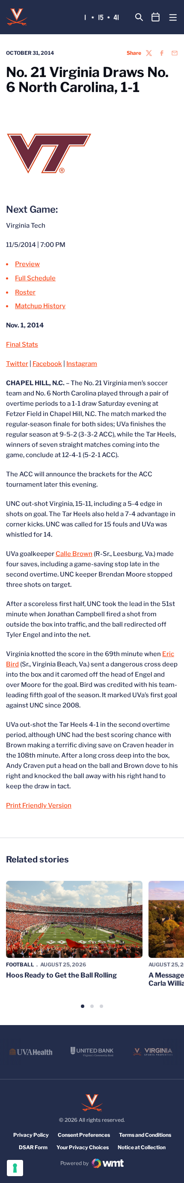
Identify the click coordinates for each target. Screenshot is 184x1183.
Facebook (47, 364)
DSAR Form (33, 1147)
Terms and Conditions (145, 1135)
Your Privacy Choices (82, 1147)
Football (20, 964)
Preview (27, 264)
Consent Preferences (84, 1135)
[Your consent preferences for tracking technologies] (15, 1168)
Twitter (17, 364)
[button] (82, 1006)
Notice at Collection (142, 1147)
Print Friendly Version (38, 805)
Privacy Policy (31, 1135)
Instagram (81, 364)
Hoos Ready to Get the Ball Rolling (61, 975)
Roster (25, 292)
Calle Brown (74, 554)
